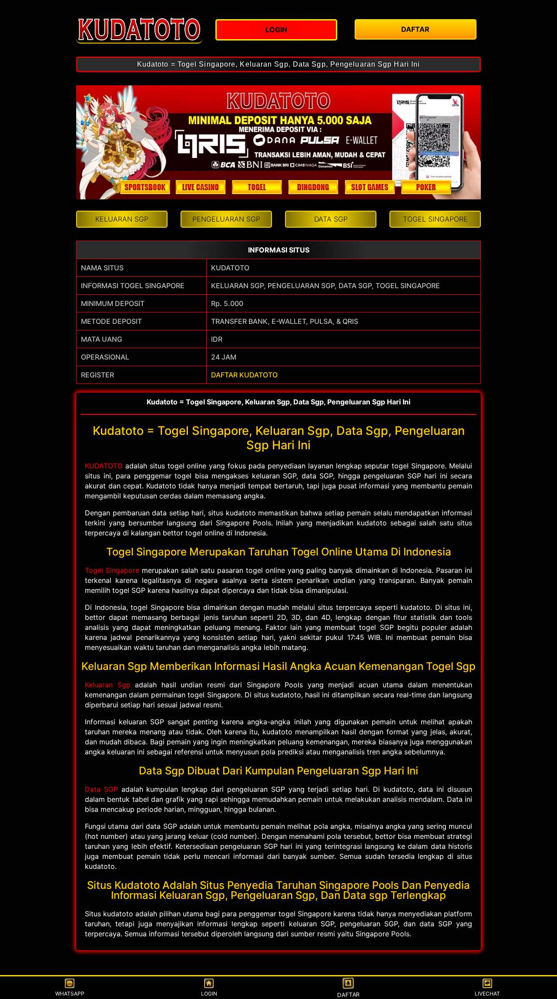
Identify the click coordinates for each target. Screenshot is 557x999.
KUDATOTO (104, 465)
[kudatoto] (139, 28)
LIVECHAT (487, 993)
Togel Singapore (112, 570)
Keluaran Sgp (108, 684)
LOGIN (209, 993)
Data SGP (101, 789)
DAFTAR (348, 994)
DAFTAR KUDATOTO (244, 374)
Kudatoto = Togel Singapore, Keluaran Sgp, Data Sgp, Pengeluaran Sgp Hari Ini (278, 64)
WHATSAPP (69, 993)
